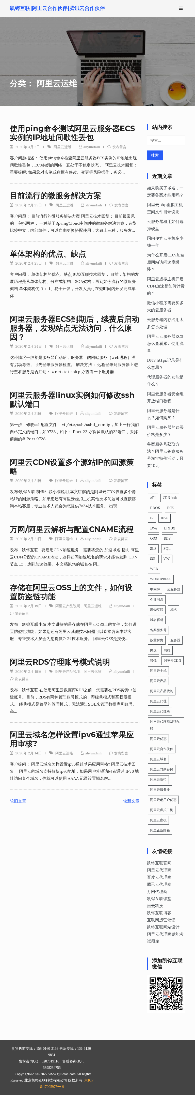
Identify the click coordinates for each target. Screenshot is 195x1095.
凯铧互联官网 (159, 862)
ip (152, 518)
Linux (169, 528)
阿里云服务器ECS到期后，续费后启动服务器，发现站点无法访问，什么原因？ (74, 328)
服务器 (175, 640)
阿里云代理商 (160, 711)
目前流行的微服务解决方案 (55, 195)
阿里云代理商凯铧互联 (165, 725)
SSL (153, 559)
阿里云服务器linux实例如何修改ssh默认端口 (72, 399)
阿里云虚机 (158, 820)
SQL (167, 548)
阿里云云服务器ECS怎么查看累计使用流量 (165, 343)
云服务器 (173, 589)
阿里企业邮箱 (160, 830)
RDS (167, 538)
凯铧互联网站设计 (163, 927)
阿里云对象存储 (161, 769)
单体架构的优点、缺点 (48, 253)
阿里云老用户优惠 (163, 800)
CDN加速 (170, 498)
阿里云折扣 (158, 779)
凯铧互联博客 (159, 912)
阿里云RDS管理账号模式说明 (60, 662)
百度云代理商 (159, 877)
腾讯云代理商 (159, 884)
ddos (155, 508)
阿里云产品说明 (67, 606)
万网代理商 (157, 891)
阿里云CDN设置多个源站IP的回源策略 (72, 467)
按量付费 (156, 640)
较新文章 (131, 800)
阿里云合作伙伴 (161, 749)
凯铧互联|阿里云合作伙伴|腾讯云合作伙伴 (57, 8)
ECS (170, 508)
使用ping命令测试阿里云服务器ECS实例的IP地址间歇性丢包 (72, 133)
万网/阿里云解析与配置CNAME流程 (72, 529)
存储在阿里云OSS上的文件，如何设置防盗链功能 (71, 592)
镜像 (153, 660)
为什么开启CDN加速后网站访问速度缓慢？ (166, 262)
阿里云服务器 (160, 789)
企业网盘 (156, 599)
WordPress (160, 579)
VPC (167, 559)
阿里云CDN (172, 660)
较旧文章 (18, 800)
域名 (173, 609)
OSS (153, 538)
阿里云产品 (158, 681)
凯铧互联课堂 (159, 898)
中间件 (155, 589)
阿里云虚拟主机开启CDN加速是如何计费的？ (166, 286)
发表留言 (119, 147)
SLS (153, 548)
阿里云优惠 (158, 739)
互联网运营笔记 (161, 919)
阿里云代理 (158, 701)
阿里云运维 (62, 147)
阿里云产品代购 (161, 691)
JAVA (153, 528)
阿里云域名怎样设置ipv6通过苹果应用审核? (72, 739)
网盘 (153, 650)
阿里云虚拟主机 (161, 810)
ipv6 (164, 518)
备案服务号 (158, 630)
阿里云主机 (158, 670)
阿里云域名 (158, 759)
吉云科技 (155, 905)
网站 (167, 650)
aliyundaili (91, 147)
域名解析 (156, 620)
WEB (154, 569)
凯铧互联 (156, 609)
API (153, 498)
